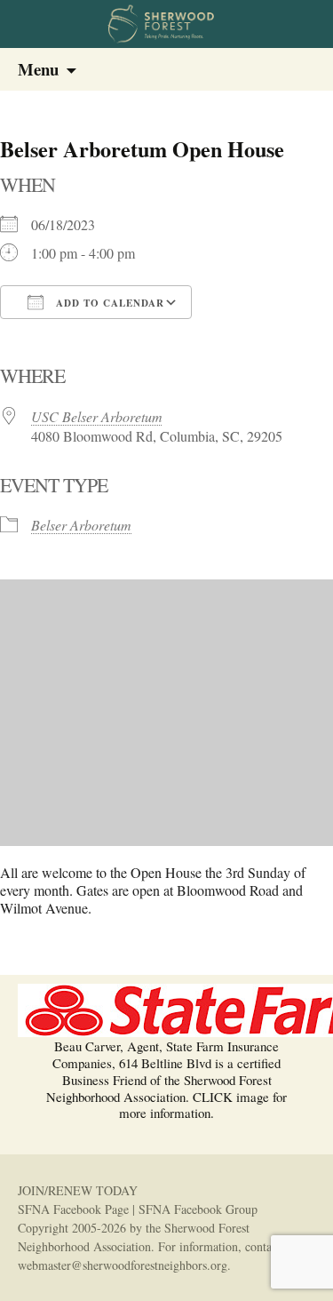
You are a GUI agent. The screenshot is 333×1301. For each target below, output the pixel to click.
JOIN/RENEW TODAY (78, 1190)
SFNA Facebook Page (73, 1209)
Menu (38, 69)
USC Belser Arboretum (97, 416)
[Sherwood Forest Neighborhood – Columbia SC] (166, 24)
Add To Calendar (108, 303)
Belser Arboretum (81, 524)
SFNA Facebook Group (198, 1209)
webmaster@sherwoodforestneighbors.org (122, 1265)
